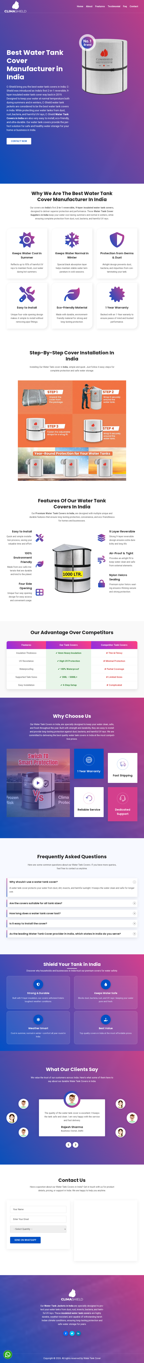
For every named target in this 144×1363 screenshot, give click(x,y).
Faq (125, 6)
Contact (134, 6)
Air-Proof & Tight (121, 553)
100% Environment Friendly (23, 557)
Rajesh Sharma (72, 1127)
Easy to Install (22, 531)
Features (100, 6)
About (89, 6)
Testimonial (114, 6)
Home (80, 6)
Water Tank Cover (92, 1358)
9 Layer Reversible (122, 531)
